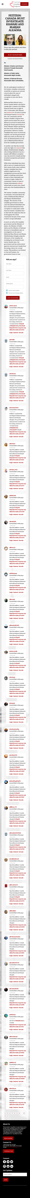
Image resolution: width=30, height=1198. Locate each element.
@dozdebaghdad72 (15, 781)
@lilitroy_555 (13, 807)
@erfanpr (12, 677)
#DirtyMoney (19, 1020)
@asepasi (12, 703)
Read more (8, 1138)
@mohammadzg (14, 729)
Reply (11, 332)
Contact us (8, 1151)
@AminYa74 (12, 521)
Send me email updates (13, 290)
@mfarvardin (13, 651)
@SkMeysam (13, 573)
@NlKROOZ (12, 1062)
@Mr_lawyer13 (13, 885)
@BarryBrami (13, 1036)
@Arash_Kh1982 (14, 988)
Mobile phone (9, 283)
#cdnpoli (21, 324)
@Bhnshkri (12, 911)
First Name (8, 263)
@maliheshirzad (14, 859)
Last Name (8, 270)
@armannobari (13, 407)
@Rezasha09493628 (15, 833)
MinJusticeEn (14, 326)
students (19, 183)
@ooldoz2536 (13, 755)
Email (7, 277)
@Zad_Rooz (12, 1088)
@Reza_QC (12, 547)
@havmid (12, 599)
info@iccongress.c (12, 1147)
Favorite (21, 332)
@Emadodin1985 (14, 625)
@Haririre (12, 443)
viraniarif (22, 326)
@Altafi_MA (12, 495)
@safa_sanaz (13, 305)
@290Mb (12, 339)
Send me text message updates (15, 293)
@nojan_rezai (13, 469)
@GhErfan (12, 1014)
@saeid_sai (12, 373)
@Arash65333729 (14, 962)
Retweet (15, 332)
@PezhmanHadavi (14, 937)
